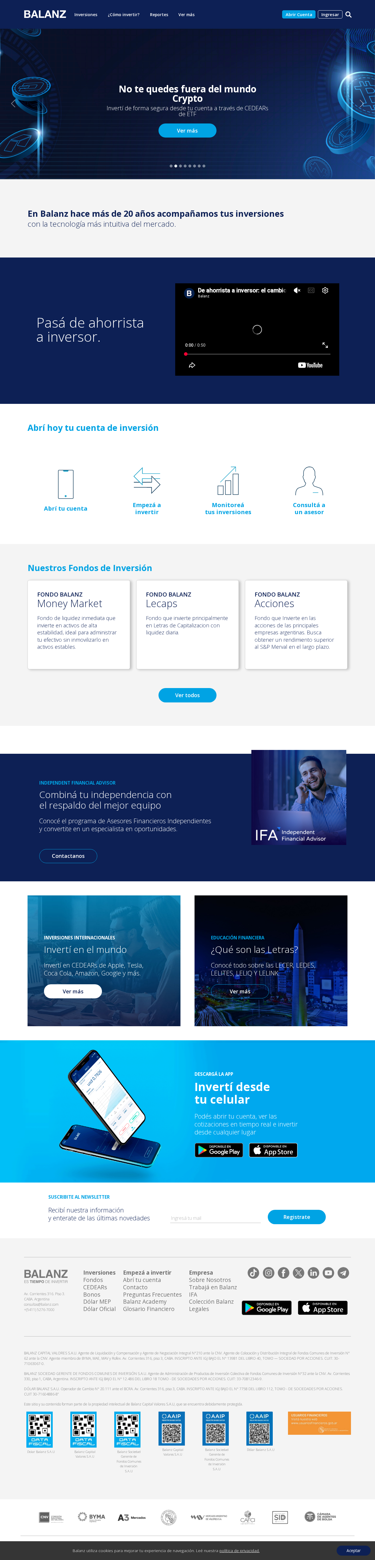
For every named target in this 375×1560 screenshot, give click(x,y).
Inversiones (99, 1272)
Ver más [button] (186, 14)
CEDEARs (95, 1287)
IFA (193, 1294)
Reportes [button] (159, 14)
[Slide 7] (199, 166)
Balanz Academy (145, 1301)
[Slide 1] (171, 166)
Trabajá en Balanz (213, 1287)
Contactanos (68, 855)
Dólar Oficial (99, 1309)
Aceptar (354, 1550)
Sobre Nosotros (210, 1280)
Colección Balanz (211, 1301)
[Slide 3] (180, 166)
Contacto (135, 1287)
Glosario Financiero (149, 1309)
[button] (13, 103)
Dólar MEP (97, 1301)
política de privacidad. (239, 1550)
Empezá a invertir (147, 1272)
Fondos (93, 1280)
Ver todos (187, 695)
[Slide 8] (203, 166)
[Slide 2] (175, 166)
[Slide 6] (194, 166)
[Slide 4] (185, 166)
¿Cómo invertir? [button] (123, 14)
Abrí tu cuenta (142, 1280)
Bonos (91, 1294)
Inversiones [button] (85, 14)
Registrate (296, 1216)
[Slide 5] (189, 166)
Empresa (201, 1272)
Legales (199, 1309)
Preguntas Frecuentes (152, 1294)
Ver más (187, 130)
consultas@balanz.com (41, 1304)
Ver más (73, 991)
